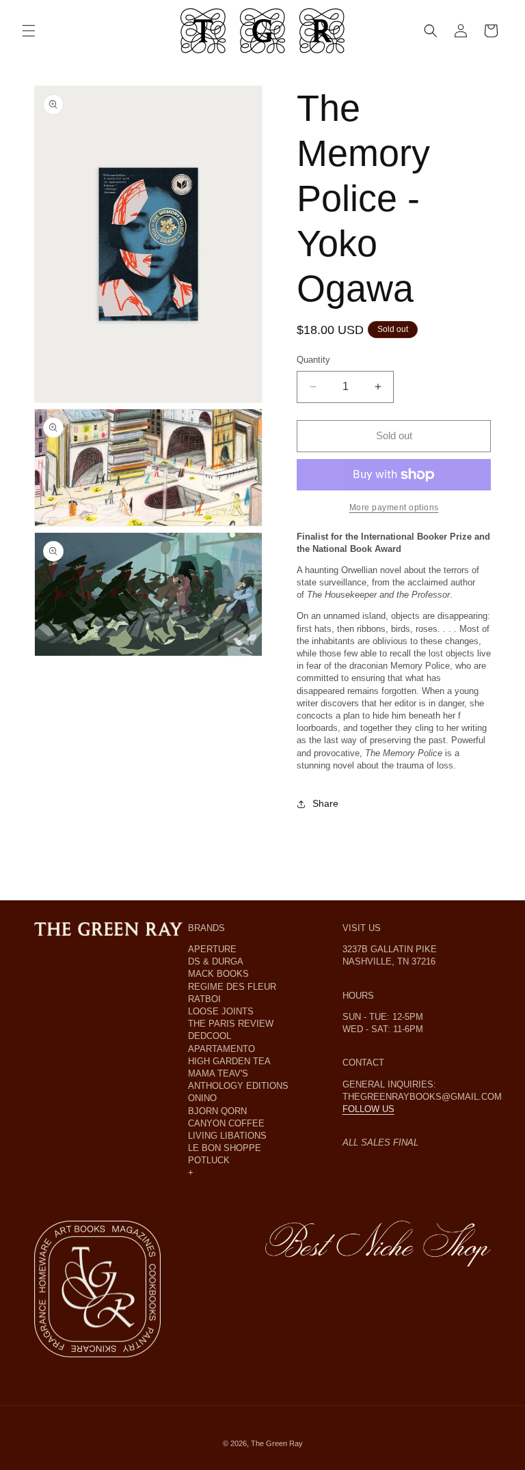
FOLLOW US (368, 1109)
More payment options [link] (394, 507)
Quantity (313, 360)
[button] (29, 31)
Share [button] (325, 803)
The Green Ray (277, 1443)
